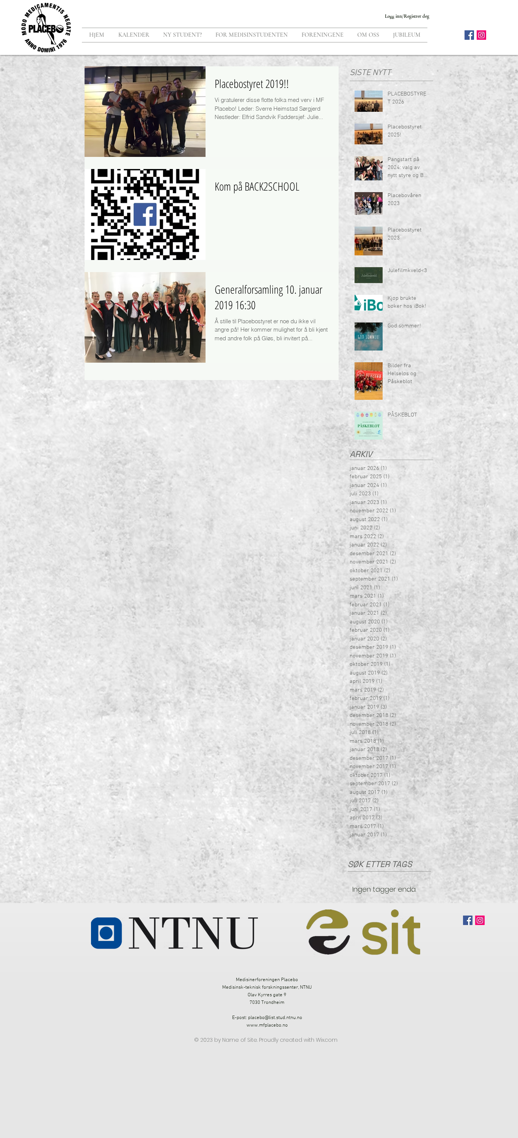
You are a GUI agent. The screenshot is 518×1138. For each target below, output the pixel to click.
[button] (182, 35)
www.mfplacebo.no (267, 1025)
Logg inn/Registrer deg (407, 16)
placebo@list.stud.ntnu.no (275, 1018)
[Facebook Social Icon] (469, 35)
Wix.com (326, 1040)
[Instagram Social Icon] (481, 35)
